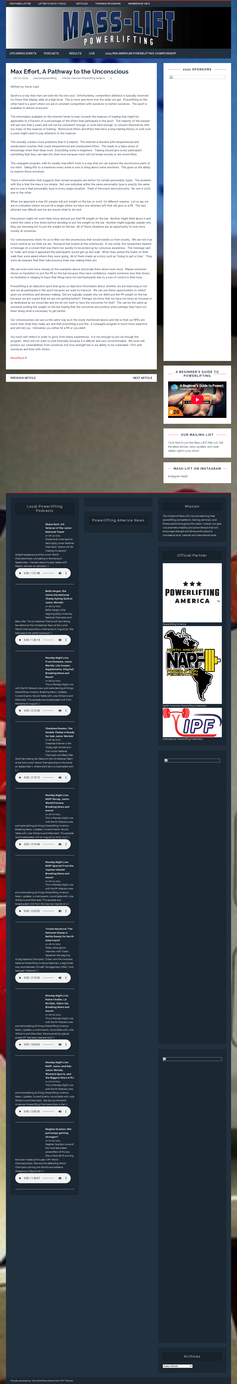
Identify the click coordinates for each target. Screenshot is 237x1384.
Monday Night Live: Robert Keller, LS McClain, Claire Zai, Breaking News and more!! (57, 1003)
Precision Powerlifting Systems (88, 78)
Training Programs (108, 3)
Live (92, 53)
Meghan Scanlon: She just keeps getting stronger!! (58, 1133)
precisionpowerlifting (45, 78)
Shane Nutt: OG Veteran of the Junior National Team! (58, 528)
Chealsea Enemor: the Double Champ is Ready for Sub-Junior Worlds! (59, 732)
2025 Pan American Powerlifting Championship (140, 53)
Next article (142, 377)
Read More (17, 357)
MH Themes (66, 1380)
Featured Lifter (20, 3)
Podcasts (51, 53)
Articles (82, 3)
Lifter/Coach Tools (52, 3)
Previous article (23, 377)
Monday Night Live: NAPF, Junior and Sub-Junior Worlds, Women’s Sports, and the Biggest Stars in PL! (59, 1070)
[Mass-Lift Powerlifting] (118, 46)
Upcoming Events (23, 53)
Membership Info (139, 3)
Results (75, 53)
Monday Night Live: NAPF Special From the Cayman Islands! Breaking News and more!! (59, 870)
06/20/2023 (20, 78)
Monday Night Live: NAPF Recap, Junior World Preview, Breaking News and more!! (57, 803)
